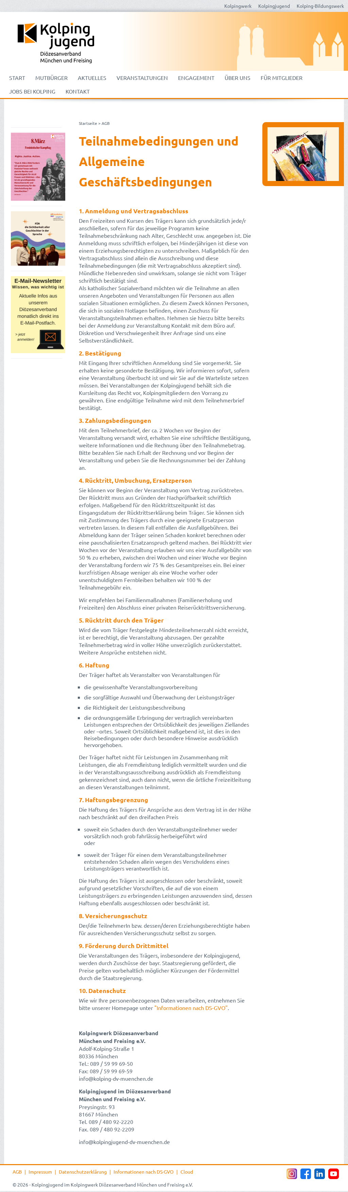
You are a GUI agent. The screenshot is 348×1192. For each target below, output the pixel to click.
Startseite (88, 123)
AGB (17, 1172)
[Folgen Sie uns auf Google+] (319, 1174)
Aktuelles (92, 77)
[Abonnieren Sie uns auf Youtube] (333, 1174)
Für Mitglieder (281, 77)
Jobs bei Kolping (32, 91)
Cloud (186, 1172)
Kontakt (78, 91)
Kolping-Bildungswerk (320, 6)
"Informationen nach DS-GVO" (191, 1007)
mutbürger (51, 77)
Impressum (40, 1172)
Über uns (237, 77)
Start (17, 77)
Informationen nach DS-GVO (144, 1172)
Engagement (196, 77)
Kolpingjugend (274, 6)
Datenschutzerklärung (83, 1172)
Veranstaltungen (142, 77)
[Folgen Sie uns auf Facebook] (305, 1174)
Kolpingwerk (237, 6)
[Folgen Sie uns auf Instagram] (291, 1174)
